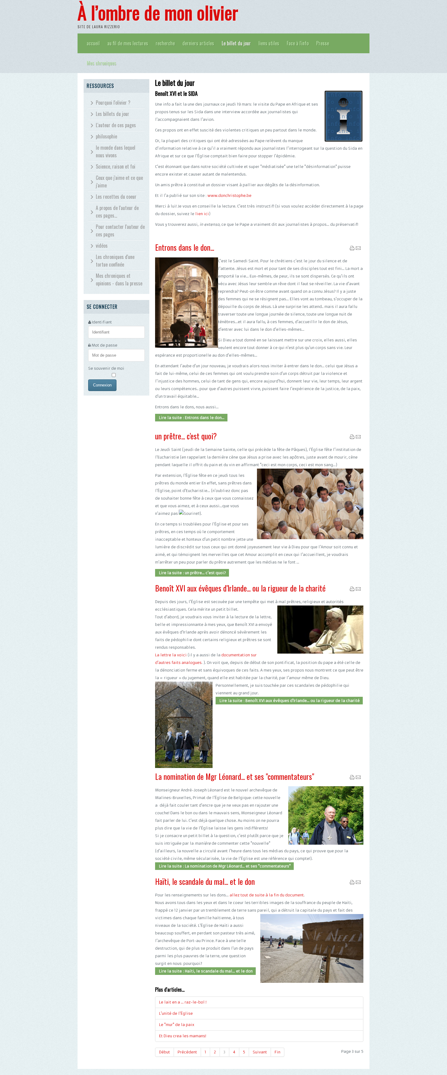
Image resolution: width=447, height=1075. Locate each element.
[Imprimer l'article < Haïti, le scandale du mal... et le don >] (352, 883)
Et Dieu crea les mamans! (182, 1036)
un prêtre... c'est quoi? (186, 436)
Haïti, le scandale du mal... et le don (205, 881)
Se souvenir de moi (106, 368)
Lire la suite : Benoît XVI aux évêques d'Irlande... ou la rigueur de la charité (289, 700)
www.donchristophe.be (229, 195)
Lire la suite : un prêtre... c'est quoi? (192, 573)
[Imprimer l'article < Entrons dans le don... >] (352, 249)
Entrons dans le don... (184, 247)
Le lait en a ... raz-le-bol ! (182, 1002)
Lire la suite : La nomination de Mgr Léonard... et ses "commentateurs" (224, 866)
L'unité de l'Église (176, 1013)
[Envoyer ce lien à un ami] (358, 249)
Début (164, 1052)
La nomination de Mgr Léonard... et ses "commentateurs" (234, 776)
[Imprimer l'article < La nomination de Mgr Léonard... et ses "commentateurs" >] (352, 778)
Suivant (260, 1052)
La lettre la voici (171, 655)
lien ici (201, 213)
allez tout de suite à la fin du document (267, 895)
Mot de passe (104, 345)
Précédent (187, 1052)
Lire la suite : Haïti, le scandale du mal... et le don (205, 971)
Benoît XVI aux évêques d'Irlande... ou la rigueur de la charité (240, 588)
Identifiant (102, 322)
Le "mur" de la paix (176, 1024)
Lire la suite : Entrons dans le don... (191, 417)
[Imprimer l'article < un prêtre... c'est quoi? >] (352, 438)
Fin (277, 1052)
